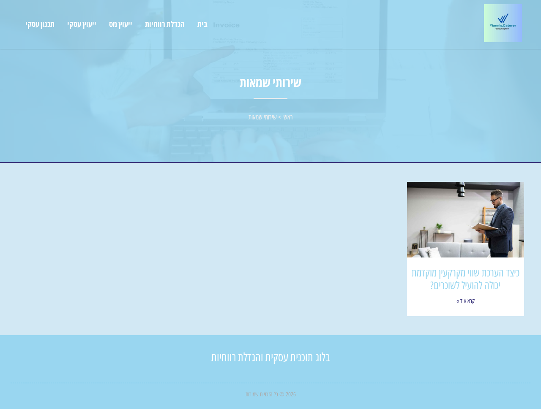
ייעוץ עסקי (81, 24)
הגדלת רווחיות (165, 24)
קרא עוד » (465, 301)
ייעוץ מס (120, 24)
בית (202, 24)
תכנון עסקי (40, 24)
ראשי (287, 117)
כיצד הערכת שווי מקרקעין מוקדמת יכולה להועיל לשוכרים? (465, 278)
